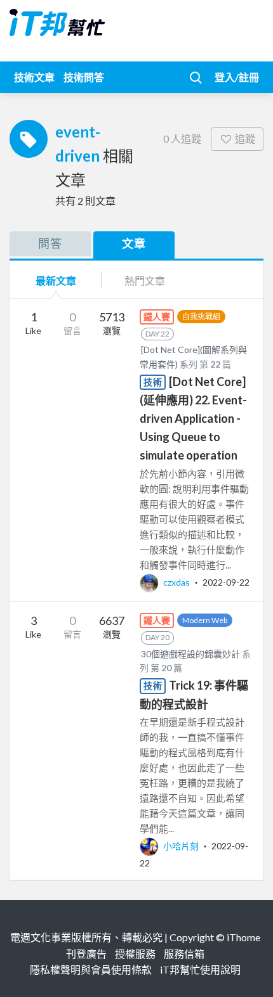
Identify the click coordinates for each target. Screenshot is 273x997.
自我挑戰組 (201, 316)
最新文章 (56, 280)
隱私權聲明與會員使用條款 (91, 969)
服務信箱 (184, 954)
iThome (243, 937)
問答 (50, 243)
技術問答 (83, 77)
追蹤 (245, 138)
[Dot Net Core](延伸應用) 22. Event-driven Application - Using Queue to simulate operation (193, 418)
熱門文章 (144, 280)
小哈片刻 (181, 845)
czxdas (176, 582)
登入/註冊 (237, 77)
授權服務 (135, 954)
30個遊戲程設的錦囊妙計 (190, 653)
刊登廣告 (86, 954)
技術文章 (34, 77)
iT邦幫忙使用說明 (200, 969)
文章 (134, 243)
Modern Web (204, 620)
